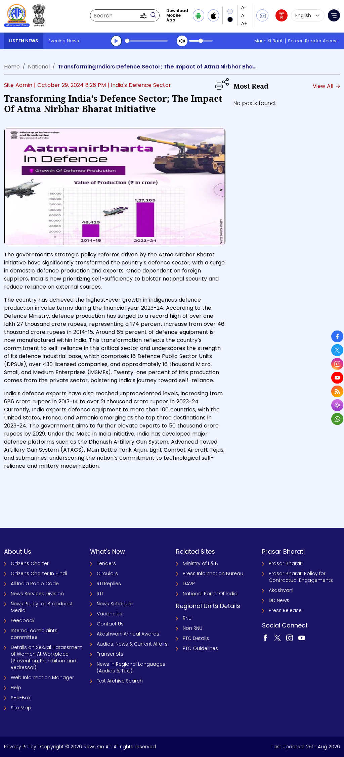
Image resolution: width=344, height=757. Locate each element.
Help (16, 687)
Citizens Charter (30, 563)
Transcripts (110, 654)
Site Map (21, 707)
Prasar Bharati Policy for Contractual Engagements (301, 577)
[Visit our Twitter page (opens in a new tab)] (277, 637)
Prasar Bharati (286, 563)
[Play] (116, 41)
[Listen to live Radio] (281, 15)
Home (12, 66)
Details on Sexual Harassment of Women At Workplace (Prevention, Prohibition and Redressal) (46, 657)
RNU (187, 618)
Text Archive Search (120, 680)
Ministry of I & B (200, 563)
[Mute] (182, 41)
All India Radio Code (35, 583)
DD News (279, 600)
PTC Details (196, 638)
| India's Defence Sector (139, 85)
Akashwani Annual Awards (128, 633)
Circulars (107, 573)
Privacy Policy (20, 746)
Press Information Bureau (213, 573)
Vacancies (109, 613)
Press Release (285, 610)
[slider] (146, 41)
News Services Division (37, 593)
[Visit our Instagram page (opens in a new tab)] (289, 637)
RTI (100, 593)
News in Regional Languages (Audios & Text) (131, 667)
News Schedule (115, 603)
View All (324, 86)
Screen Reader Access (313, 41)
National (39, 66)
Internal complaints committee (34, 634)
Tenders (106, 563)
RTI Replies (109, 583)
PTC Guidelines (200, 648)
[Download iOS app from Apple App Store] (213, 15)
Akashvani (281, 590)
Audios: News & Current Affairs (132, 644)
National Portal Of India (210, 593)
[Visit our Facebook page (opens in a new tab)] (265, 637)
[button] (144, 15)
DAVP (189, 583)
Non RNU (192, 628)
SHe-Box (20, 697)
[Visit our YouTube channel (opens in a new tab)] (301, 637)
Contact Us (110, 623)
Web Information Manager (42, 677)
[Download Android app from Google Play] (198, 15)
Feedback (23, 620)
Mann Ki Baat (268, 41)
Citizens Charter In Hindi (39, 573)
